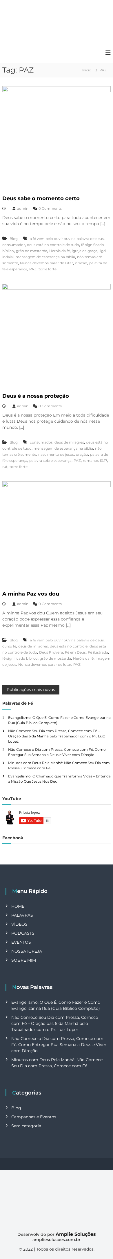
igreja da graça (84, 251)
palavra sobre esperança (50, 460)
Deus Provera (51, 652)
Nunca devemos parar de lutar (46, 263)
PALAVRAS (22, 915)
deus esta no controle (69, 646)
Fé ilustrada (98, 652)
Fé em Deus (75, 652)
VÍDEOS (19, 924)
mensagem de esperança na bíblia (45, 257)
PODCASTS (22, 933)
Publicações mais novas (31, 689)
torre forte (48, 269)
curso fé (9, 646)
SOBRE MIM (23, 960)
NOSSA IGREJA (26, 951)
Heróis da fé (59, 251)
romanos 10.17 (95, 460)
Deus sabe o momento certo (41, 198)
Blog (14, 238)
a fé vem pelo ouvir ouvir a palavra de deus (67, 238)
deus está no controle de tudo (53, 245)
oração (81, 263)
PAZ (33, 269)
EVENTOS (21, 942)
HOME (17, 906)
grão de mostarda (31, 251)
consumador (13, 245)
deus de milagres (69, 442)
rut (5, 466)
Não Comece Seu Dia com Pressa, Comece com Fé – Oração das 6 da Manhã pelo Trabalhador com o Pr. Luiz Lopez (56, 736)
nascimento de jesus (56, 454)
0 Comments (50, 208)
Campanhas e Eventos (33, 1116)
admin (22, 208)
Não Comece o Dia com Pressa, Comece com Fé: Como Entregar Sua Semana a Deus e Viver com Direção (58, 1044)
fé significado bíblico (20, 658)
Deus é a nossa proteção (36, 396)
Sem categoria (26, 1125)
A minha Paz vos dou (30, 594)
